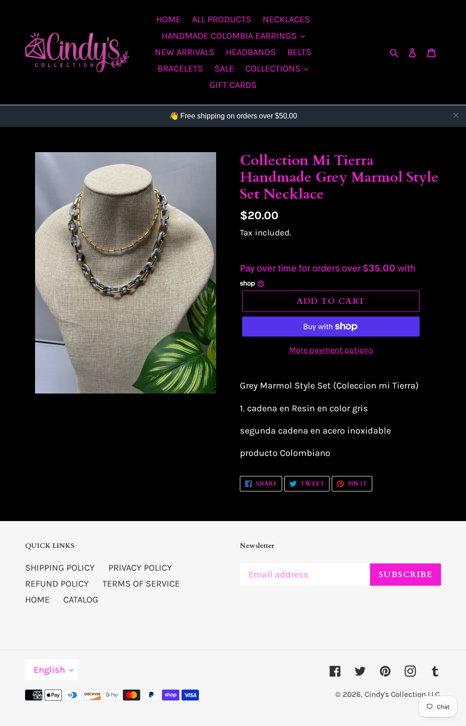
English (49, 670)
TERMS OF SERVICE (141, 583)
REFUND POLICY (57, 583)
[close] (456, 115)
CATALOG (80, 599)
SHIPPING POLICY (60, 567)
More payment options (331, 350)
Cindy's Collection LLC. (403, 694)
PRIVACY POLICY (140, 567)
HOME (37, 599)
